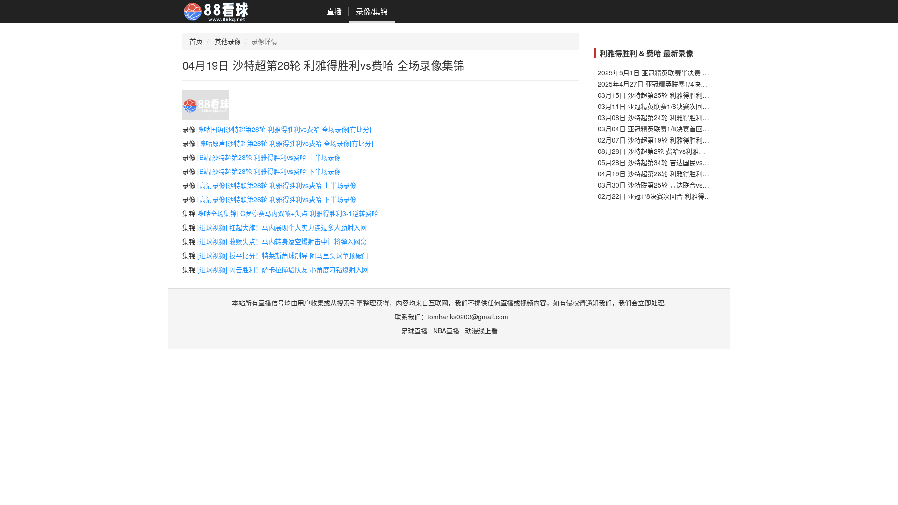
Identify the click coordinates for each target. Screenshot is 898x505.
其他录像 (228, 41)
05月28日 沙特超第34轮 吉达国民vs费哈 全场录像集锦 (677, 162)
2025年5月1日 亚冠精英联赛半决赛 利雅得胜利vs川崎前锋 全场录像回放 (703, 72)
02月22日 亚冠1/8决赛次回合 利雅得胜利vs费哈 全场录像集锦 (688, 196)
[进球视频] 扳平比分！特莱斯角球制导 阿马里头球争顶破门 (283, 255)
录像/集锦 (372, 11)
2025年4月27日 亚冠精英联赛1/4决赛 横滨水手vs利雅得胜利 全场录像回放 (707, 83)
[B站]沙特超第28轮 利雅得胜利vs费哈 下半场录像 (269, 171)
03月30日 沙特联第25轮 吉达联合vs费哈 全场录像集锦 (677, 184)
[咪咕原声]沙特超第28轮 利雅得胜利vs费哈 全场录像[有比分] (285, 143)
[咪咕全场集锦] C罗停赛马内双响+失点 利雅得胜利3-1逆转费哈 (287, 213)
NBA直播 (446, 330)
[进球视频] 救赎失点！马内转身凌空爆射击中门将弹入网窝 (282, 241)
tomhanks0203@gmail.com (467, 316)
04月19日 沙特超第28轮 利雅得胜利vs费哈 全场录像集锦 (680, 173)
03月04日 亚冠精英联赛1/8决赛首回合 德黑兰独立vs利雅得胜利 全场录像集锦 (711, 128)
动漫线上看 (481, 330)
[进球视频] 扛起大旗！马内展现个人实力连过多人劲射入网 (282, 227)
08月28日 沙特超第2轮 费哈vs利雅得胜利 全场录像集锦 (679, 151)
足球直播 (414, 330)
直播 (334, 11)
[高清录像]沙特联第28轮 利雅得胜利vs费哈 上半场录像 (276, 185)
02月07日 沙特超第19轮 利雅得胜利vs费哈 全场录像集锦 (680, 139)
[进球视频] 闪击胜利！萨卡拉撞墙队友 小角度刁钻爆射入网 (283, 269)
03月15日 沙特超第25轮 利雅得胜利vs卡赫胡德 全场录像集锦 (687, 95)
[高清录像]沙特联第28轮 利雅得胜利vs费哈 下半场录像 (276, 199)
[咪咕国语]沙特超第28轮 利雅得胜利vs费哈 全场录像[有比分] (283, 129)
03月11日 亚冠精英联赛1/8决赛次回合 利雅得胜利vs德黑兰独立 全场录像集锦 (711, 106)
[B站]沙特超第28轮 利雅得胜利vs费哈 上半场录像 (269, 157)
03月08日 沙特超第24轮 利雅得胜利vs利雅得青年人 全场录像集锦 (693, 117)
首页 (196, 41)
